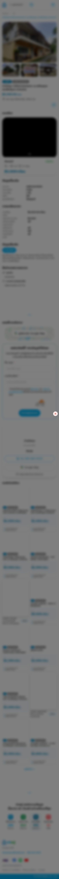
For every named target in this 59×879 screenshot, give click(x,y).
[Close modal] (55, 413)
